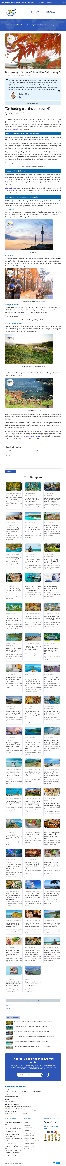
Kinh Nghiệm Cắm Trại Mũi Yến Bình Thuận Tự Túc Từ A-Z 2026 (13, 925)
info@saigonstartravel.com (11, 1096)
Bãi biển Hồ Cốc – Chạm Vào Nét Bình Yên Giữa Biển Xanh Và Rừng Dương (13, 530)
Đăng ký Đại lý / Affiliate (29, 1133)
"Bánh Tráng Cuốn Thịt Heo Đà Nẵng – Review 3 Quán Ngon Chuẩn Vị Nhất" (13, 953)
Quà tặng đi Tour (28, 1130)
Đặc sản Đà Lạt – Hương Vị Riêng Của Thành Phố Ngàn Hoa (32, 834)
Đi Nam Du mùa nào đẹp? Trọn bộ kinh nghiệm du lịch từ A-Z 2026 (13, 650)
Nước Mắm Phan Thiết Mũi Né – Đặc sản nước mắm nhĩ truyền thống (32, 925)
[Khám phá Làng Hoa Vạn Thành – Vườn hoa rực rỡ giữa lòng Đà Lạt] (9, 1047)
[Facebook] (44, 1122)
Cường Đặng (24, 94)
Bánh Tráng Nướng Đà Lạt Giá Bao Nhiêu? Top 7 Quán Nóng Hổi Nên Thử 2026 (52, 835)
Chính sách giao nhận (29, 1143)
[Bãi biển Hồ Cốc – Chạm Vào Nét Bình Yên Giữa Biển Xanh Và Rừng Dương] (9, 1037)
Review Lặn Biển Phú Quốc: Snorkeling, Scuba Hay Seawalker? (32, 500)
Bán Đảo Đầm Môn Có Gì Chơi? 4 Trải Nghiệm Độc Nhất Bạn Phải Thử (13, 713)
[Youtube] (48, 1122)
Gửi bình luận (10, 471)
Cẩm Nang (49, 2)
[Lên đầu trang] (64, 1159)
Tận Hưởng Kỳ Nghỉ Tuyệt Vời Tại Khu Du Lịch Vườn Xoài (13, 590)
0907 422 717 (15, 1101)
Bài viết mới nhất (13, 1018)
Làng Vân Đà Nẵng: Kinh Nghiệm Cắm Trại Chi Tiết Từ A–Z (32, 773)
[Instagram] (51, 1122)
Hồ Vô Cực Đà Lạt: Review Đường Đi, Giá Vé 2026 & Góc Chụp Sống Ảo (52, 500)
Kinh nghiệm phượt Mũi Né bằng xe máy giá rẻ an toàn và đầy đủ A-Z (52, 952)
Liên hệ (26, 1122)
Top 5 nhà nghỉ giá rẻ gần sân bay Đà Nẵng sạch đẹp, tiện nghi (13, 679)
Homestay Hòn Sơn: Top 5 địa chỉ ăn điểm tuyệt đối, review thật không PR (52, 925)
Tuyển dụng (27, 1125)
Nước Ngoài (9, 1008)
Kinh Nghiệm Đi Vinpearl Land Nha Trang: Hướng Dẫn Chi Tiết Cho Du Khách (13, 867)
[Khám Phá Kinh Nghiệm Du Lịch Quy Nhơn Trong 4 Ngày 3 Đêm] (9, 1042)
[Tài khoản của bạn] (36, 12)
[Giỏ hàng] (41, 12)
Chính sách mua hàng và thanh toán (33, 1141)
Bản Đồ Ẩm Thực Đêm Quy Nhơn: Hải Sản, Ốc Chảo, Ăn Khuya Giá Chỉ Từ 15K (52, 865)
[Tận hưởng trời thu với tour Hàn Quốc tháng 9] (14, 486)
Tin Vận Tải (9, 1011)
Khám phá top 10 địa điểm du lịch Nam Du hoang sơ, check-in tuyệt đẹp (33, 588)
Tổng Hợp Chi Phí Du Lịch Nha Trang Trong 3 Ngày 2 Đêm (14, 836)
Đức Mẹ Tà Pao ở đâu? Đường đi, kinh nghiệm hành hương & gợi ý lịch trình (51, 651)
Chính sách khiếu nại (29, 1146)
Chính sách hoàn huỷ (29, 1138)
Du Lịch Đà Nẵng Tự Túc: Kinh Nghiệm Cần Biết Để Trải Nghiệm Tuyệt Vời (13, 744)
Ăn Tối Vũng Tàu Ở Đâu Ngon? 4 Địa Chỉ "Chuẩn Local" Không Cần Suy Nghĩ (32, 865)
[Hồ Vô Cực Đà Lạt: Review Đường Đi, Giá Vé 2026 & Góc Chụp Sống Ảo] (9, 1032)
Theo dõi (44, 1075)
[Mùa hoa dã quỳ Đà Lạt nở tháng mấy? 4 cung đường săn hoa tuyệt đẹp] (9, 1023)
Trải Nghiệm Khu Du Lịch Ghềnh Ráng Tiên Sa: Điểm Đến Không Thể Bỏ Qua (32, 745)
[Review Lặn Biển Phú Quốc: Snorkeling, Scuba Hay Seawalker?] (9, 1028)
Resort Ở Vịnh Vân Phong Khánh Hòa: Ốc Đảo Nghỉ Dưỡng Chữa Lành (52, 713)
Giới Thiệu (41, 2)
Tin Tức (56, 2)
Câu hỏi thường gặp (29, 1149)
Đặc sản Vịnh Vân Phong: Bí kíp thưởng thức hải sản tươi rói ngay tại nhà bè (32, 713)
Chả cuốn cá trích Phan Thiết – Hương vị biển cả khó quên (32, 618)
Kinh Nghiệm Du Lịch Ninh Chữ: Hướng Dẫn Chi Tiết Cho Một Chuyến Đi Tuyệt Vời (33, 682)
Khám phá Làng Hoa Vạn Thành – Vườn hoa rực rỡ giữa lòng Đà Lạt (52, 527)
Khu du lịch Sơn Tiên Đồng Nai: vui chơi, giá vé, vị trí (13, 620)
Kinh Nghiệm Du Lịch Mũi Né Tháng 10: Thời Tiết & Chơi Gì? (13, 803)
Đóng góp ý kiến (28, 1127)
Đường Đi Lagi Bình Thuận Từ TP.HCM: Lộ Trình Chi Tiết (33, 561)
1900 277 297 (8, 1101)
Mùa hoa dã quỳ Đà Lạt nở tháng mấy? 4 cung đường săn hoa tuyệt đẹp (14, 497)
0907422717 (51, 12)
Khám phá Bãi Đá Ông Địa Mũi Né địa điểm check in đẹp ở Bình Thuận (33, 648)
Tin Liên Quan (33, 477)
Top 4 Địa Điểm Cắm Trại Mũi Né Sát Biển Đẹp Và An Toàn (51, 895)
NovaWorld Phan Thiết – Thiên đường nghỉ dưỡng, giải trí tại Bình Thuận (52, 618)
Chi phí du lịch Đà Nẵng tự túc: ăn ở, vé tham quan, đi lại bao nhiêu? (33, 983)
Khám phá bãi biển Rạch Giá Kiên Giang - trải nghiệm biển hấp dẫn (13, 773)
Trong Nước (9, 1005)
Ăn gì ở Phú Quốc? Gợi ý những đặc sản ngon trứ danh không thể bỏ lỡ (32, 952)
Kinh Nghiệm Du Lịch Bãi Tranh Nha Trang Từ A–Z (13, 558)
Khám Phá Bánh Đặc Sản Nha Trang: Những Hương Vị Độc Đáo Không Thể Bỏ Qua (52, 806)
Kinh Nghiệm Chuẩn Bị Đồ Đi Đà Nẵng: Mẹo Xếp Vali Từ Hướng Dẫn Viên (13, 983)
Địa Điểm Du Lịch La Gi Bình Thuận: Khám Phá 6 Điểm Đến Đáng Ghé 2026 (52, 742)
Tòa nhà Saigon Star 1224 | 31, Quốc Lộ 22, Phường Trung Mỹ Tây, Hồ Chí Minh (23, 1092)
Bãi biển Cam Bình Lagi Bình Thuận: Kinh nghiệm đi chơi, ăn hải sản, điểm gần (52, 774)
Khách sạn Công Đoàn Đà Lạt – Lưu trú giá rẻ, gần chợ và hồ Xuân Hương (32, 803)
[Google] (55, 1122)
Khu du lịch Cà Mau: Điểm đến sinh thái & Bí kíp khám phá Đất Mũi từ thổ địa (33, 896)
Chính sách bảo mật (29, 1135)
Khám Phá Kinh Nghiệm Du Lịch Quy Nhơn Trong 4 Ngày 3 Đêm (32, 529)
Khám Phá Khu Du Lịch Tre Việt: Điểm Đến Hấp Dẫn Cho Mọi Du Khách (51, 561)
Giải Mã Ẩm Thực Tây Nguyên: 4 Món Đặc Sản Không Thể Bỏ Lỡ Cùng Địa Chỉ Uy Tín (13, 896)
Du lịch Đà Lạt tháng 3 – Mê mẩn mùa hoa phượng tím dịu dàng (52, 679)
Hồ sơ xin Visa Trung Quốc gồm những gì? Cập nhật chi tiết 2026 (52, 588)
